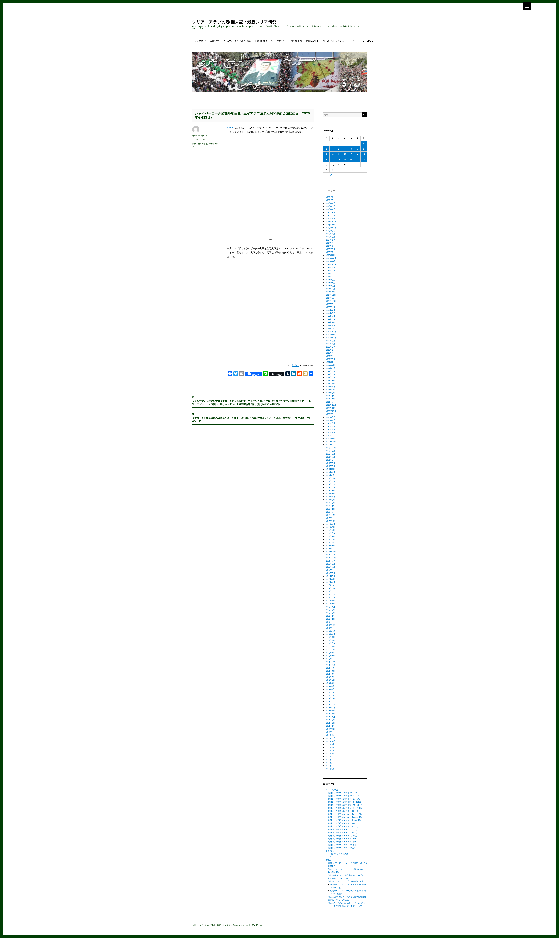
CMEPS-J (368, 40)
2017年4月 (330, 539)
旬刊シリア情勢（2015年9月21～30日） (345, 799)
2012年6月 (330, 717)
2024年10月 (331, 264)
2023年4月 (330, 319)
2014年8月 (330, 637)
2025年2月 (330, 252)
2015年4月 (330, 613)
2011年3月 (330, 762)
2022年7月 (330, 347)
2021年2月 (330, 399)
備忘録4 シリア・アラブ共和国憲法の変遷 (346, 881)
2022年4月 (330, 356)
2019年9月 (330, 451)
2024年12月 (331, 258)
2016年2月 (330, 582)
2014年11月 (330, 628)
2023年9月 (330, 304)
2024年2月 (330, 289)
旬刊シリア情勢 (332, 789)
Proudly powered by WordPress (247, 925)
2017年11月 (330, 518)
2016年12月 (331, 551)
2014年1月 (330, 658)
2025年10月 (331, 227)
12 (345, 154)
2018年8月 (330, 490)
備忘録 (328, 860)
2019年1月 (330, 475)
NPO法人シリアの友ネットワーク (341, 40)
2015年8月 (330, 600)
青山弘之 (295, 365)
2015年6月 (330, 606)
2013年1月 (330, 695)
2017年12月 (331, 515)
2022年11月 (331, 334)
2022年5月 (330, 353)
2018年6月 (330, 496)
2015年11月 (330, 591)
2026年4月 (330, 209)
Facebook (261, 40)
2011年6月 (330, 753)
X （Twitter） (278, 40)
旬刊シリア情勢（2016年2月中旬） (343, 841)
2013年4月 (330, 686)
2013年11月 (330, 665)
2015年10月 (331, 594)
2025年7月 (330, 237)
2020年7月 (330, 420)
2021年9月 (330, 377)
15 (364, 154)
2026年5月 (330, 206)
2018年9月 (330, 487)
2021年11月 (330, 371)
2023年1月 (330, 328)
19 (345, 159)
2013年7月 (330, 677)
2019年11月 (331, 444)
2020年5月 (330, 426)
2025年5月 (330, 243)
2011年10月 (330, 741)
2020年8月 (330, 417)
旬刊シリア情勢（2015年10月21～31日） (345, 808)
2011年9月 (330, 744)
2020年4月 (330, 429)
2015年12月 (331, 588)
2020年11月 (331, 408)
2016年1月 (330, 585)
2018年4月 (330, 503)
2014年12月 (331, 625)
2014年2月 (330, 655)
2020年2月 (330, 435)
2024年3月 (330, 285)
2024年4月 (330, 282)
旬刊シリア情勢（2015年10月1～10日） (345, 802)
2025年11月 (331, 224)
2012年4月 (330, 723)
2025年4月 (330, 246)
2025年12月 (331, 221)
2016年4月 (330, 576)
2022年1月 (330, 365)
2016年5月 (330, 573)
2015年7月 (330, 603)
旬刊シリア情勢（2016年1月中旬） (343, 832)
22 (363, 159)
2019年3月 (330, 469)
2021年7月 (330, 383)
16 (326, 159)
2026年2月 (330, 215)
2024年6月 (330, 276)
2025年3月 (330, 249)
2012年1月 (330, 732)
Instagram (296, 40)
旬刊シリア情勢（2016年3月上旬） (343, 848)
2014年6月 (330, 643)
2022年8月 (330, 344)
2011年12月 (330, 735)
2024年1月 (330, 292)
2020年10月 (331, 411)
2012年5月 (330, 720)
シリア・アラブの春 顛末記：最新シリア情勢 (234, 21)
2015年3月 (330, 616)
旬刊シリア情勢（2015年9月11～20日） (345, 796)
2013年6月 (330, 680)
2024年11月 (331, 261)
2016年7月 (330, 567)
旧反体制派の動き (199, 143)
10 (332, 154)
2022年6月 (330, 350)
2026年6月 (330, 203)
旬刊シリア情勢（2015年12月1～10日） (345, 820)
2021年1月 (330, 402)
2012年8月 (330, 710)
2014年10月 (331, 631)
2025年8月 (330, 233)
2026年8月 (330, 197)
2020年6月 (330, 423)
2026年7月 (330, 200)
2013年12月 (331, 662)
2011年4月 (330, 759)
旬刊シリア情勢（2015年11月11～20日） (345, 814)
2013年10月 (331, 668)
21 (357, 159)
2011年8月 (330, 747)
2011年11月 (330, 738)
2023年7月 (330, 310)
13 (351, 154)
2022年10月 (331, 337)
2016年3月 (330, 579)
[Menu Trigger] (527, 6)
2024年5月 (330, 279)
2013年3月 (330, 689)
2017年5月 (330, 536)
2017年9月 (330, 524)
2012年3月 (330, 726)
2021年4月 (330, 392)
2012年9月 (330, 707)
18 (339, 159)
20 (351, 159)
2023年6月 (330, 313)
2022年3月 (330, 359)
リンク (328, 857)
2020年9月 (330, 414)
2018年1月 (330, 512)
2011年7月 (330, 750)
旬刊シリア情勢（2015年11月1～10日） (345, 811)
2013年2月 (330, 692)
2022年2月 (330, 362)
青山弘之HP (312, 40)
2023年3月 (330, 322)
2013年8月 (330, 674)
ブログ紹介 (200, 40)
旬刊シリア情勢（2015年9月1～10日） (344, 793)
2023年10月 (331, 301)
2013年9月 (330, 671)
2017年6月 (330, 533)
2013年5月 (330, 683)
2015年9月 (330, 597)
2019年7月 (330, 457)
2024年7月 (330, 273)
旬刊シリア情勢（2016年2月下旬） (343, 845)
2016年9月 (330, 561)
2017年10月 (331, 521)
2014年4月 (330, 649)
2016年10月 (331, 558)
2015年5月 (330, 610)
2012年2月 (330, 729)
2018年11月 (330, 481)
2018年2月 (330, 509)
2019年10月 (331, 448)
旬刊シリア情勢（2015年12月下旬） (343, 826)
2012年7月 (330, 713)
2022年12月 (331, 331)
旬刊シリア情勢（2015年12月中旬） (343, 823)
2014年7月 (330, 640)
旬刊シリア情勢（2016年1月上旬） (343, 829)
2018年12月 (331, 478)
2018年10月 (331, 484)
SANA (230, 127)
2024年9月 (330, 267)
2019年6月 (330, 460)
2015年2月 (330, 619)
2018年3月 (330, 506)
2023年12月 (331, 295)
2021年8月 (330, 380)
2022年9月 (330, 341)
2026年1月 (330, 218)
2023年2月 (330, 325)
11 (339, 154)
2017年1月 (330, 548)
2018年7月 (330, 493)
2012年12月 (331, 698)
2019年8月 (330, 454)
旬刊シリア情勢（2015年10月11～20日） (345, 805)
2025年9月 (330, 230)
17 (333, 159)
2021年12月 (331, 368)
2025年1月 (330, 255)
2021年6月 (330, 386)
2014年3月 (330, 652)
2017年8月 (330, 527)
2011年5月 (330, 756)
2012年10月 (331, 704)
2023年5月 (330, 316)
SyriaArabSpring (200, 135)
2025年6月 (330, 240)
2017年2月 (330, 545)
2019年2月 (330, 472)
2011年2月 (330, 765)
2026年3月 (330, 212)
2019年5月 (330, 463)
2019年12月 (331, 441)
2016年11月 (331, 555)
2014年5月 (330, 646)
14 (357, 154)
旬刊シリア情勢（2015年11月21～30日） (345, 817)
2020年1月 (330, 438)
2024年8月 (330, 270)
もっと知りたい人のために (237, 40)
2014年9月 (330, 634)
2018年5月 (330, 499)
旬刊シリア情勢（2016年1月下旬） (343, 835)
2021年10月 (331, 374)
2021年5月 (330, 389)
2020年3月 (330, 432)
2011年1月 (330, 769)
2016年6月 (330, 570)
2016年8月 (330, 564)
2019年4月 (330, 466)
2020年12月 (331, 405)
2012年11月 (330, 701)
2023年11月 (331, 298)
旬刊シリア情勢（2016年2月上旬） (343, 838)
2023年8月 (330, 307)
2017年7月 (330, 530)
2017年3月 (330, 542)
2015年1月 (330, 622)
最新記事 (214, 40)
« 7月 (332, 175)
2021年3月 (330, 396)
